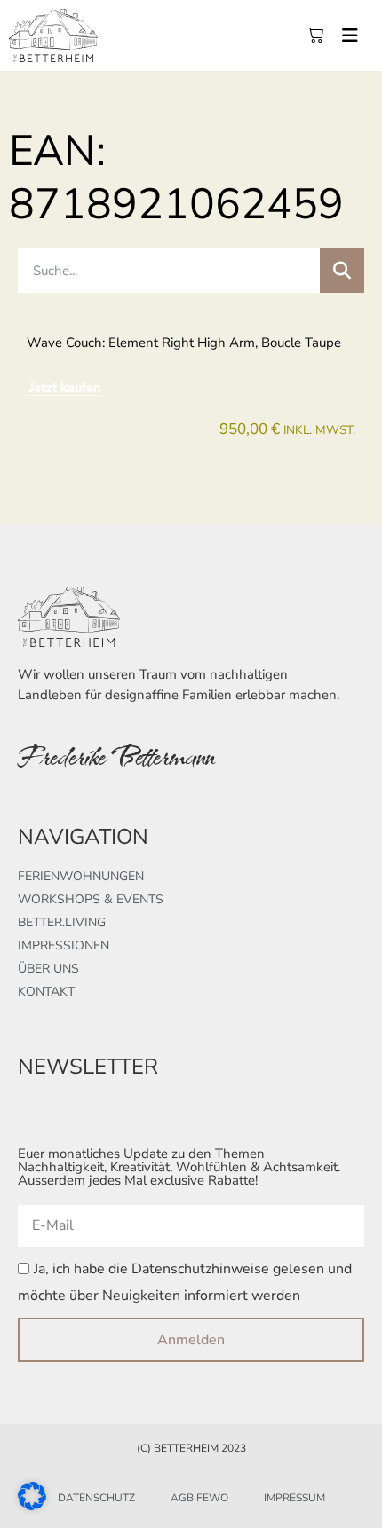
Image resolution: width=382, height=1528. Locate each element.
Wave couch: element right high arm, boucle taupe (184, 342)
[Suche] (342, 270)
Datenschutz (96, 1498)
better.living (62, 922)
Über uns (48, 968)
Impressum (294, 1498)
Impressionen (63, 945)
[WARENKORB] (315, 35)
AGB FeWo (199, 1498)
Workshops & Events (90, 899)
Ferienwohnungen (81, 876)
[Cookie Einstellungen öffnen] (32, 1504)
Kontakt (46, 991)
